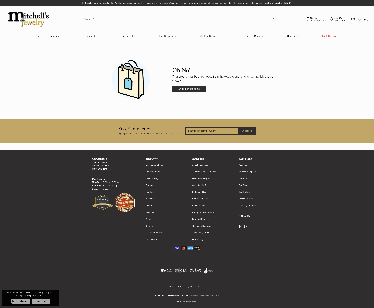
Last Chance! (329, 36)
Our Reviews (244, 192)
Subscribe (247, 130)
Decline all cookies (20, 301)
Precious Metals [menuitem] (199, 205)
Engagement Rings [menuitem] (154, 165)
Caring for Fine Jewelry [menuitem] (203, 212)
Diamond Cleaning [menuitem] (200, 219)
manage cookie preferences (28, 295)
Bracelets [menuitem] (150, 205)
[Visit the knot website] (195, 270)
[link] (316, 19)
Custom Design (208, 36)
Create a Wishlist (246, 199)
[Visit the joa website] (208, 270)
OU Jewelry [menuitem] (151, 239)
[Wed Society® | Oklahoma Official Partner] (102, 202)
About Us (243, 165)
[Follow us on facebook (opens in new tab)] (240, 227)
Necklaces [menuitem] (150, 199)
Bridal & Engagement (48, 36)
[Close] (370, 3)
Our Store (292, 36)
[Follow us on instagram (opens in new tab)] (245, 227)
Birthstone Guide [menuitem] (200, 192)
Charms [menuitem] (149, 226)
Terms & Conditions (190, 295)
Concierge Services (247, 205)
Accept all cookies (41, 301)
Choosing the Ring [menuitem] (200, 185)
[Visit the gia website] (181, 270)
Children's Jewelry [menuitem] (154, 233)
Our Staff (243, 178)
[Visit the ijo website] (166, 270)
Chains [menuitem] (149, 219)
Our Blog (243, 185)
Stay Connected (134, 129)
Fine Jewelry (127, 36)
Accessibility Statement (209, 295)
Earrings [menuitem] (150, 185)
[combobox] (175, 19)
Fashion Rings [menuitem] (152, 178)
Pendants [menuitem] (150, 192)
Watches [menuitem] (150, 212)
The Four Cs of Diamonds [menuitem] (204, 171)
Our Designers (167, 36)
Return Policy (160, 295)
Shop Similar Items (189, 88)
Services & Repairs (252, 36)
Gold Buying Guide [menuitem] (200, 239)
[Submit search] (273, 19)
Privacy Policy (173, 295)
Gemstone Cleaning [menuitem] (201, 226)
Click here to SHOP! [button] (283, 3)
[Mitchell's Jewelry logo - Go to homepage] (28, 19)
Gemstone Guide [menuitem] (200, 199)
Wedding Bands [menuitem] (153, 171)
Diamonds (90, 36)
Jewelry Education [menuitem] (200, 165)
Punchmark (192, 301)
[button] (353, 19)
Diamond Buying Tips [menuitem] (202, 178)
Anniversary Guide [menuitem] (200, 233)
